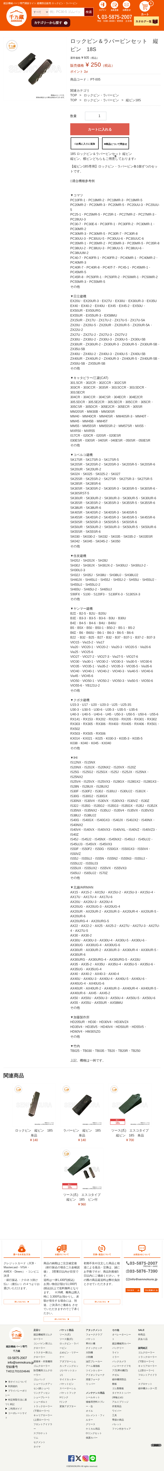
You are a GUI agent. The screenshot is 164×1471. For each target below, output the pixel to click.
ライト (115, 1352)
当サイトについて (17, 1381)
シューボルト (41, 1402)
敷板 (114, 1384)
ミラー (115, 1357)
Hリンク (64, 1397)
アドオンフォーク (95, 1375)
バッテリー (118, 1348)
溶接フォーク (93, 1379)
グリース (90, 1424)
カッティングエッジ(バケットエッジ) (69, 1370)
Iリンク (63, 1402)
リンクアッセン (42, 1393)
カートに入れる (100, 129)
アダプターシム (68, 1361)
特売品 (141, 1334)
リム (36, 1437)
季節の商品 (118, 1419)
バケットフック (68, 1393)
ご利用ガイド (15, 1408)
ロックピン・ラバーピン (101, 95)
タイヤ (37, 1446)
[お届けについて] (62, 1318)
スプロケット (41, 1433)
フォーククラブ (94, 1334)
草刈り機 (90, 1343)
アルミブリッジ (120, 1402)
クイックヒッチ (94, 1348)
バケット (90, 1339)
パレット (117, 1424)
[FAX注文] (133, 1290)
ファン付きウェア (121, 1428)
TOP (73, 95)
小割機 (89, 1357)
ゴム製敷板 (118, 1388)
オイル (89, 1410)
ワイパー (117, 1410)
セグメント (39, 1442)
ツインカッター (94, 1370)
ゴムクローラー (146, 1352)
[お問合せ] (127, 5)
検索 (89, 12)
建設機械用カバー (121, 1343)
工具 (114, 1415)
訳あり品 (143, 1339)
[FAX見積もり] (151, 1290)
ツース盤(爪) (66, 1339)
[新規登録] (115, 5)
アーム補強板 (93, 1366)
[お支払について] (22, 1301)
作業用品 (117, 1406)
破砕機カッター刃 (147, 1388)
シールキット (93, 1397)
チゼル (115, 1375)
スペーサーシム (68, 1388)
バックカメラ (119, 1361)
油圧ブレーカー (94, 1361)
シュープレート (42, 1397)
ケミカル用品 (93, 1428)
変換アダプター (68, 1406)
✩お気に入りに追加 (84, 143)
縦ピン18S (133, 100)
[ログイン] (103, 5)
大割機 (89, 1352)
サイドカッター (68, 1379)
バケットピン (67, 1384)
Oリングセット (94, 1433)
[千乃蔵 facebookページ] (71, 1458)
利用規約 (13, 1386)
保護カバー (92, 1437)
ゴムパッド (39, 1379)
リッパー (90, 1384)
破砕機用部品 (119, 1379)
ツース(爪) (65, 1334)
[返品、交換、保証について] (102, 1301)
